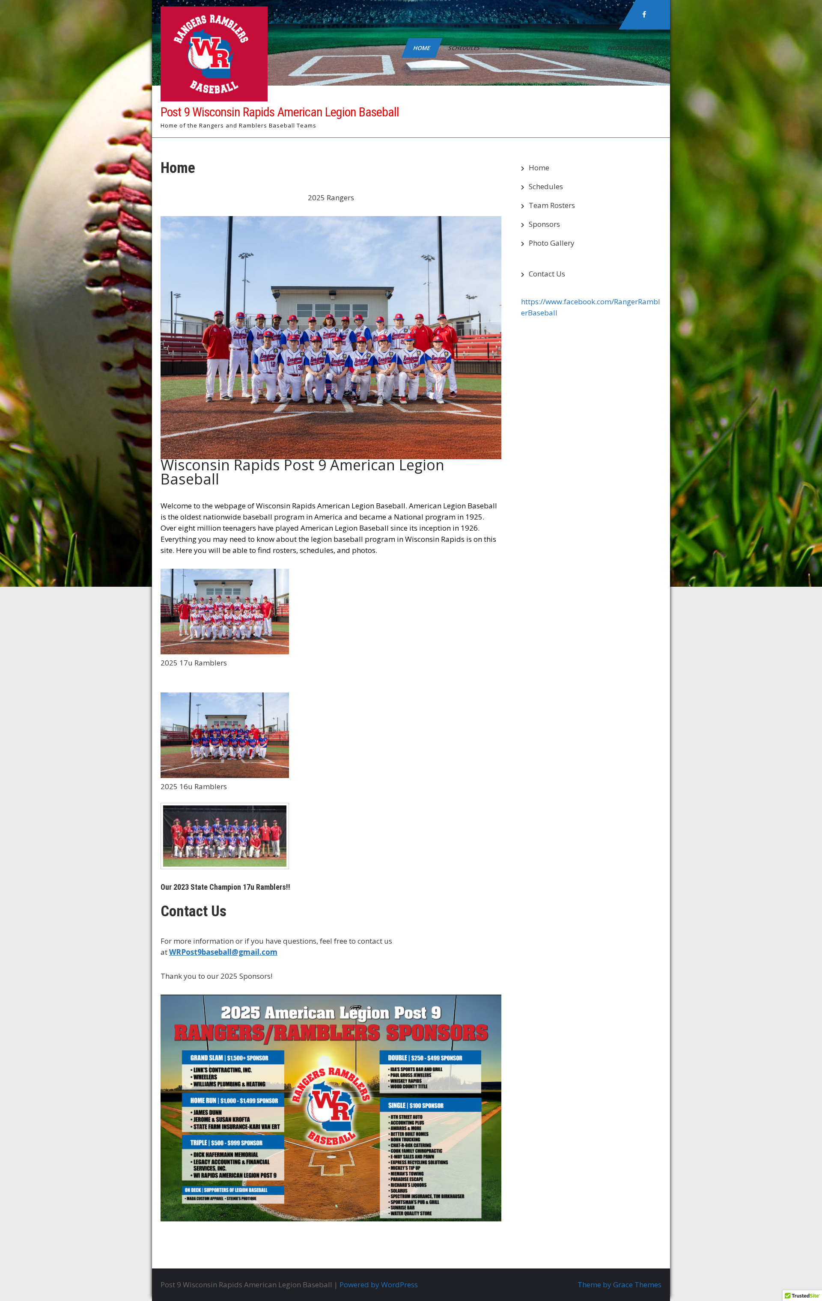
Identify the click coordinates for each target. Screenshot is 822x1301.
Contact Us (547, 274)
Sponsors (574, 48)
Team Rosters (519, 48)
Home (422, 48)
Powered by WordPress (379, 1284)
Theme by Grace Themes (619, 1284)
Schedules (464, 48)
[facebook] (644, 14)
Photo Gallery (630, 48)
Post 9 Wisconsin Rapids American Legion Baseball (280, 111)
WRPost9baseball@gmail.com (223, 952)
